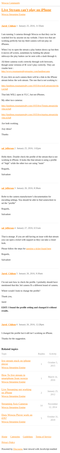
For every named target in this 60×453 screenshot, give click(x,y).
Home (4, 436)
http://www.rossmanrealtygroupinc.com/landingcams (25, 71)
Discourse (17, 449)
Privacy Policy (8, 442)
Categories (15, 436)
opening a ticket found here (38, 248)
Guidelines (28, 436)
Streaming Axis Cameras (14, 403)
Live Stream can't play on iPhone (26, 10)
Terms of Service (43, 436)
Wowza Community (10, 3)
